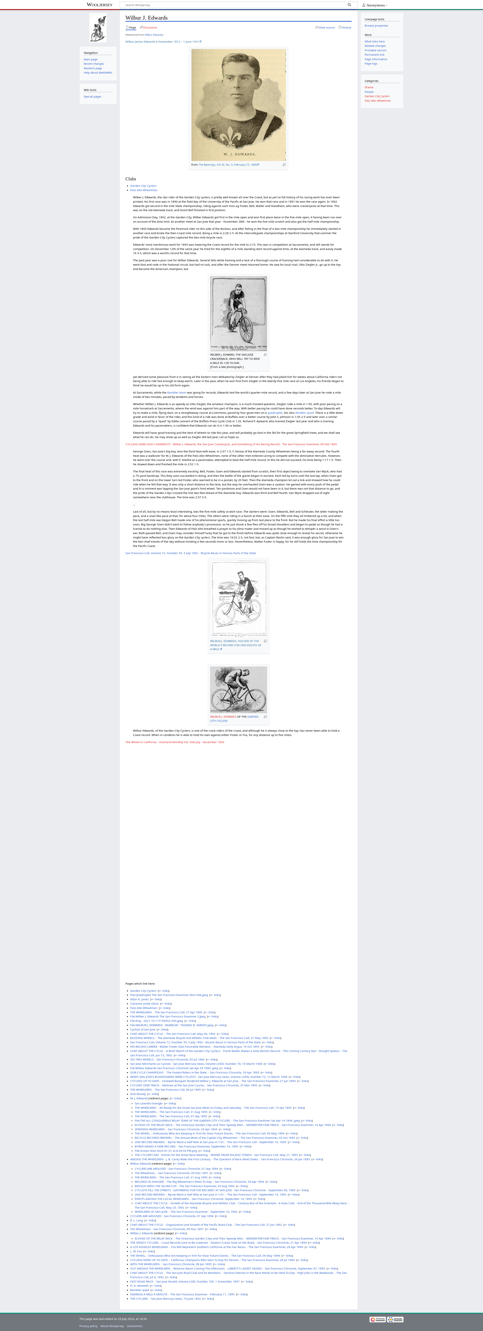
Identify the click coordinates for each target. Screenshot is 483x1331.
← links (163, 991)
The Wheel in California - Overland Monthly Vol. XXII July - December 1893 (174, 742)
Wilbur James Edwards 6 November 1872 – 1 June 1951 (162, 41)
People (369, 92)
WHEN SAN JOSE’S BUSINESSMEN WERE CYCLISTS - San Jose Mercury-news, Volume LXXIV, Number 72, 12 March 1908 (208, 1077)
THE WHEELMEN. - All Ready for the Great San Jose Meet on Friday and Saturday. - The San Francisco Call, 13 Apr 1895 (213, 1108)
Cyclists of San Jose (142, 1029)
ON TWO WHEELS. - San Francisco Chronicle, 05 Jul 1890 (167, 1059)
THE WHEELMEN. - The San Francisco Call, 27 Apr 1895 (166, 1012)
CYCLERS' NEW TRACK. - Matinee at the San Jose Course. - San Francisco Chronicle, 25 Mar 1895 (193, 1085)
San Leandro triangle (149, 1103)
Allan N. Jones (139, 999)
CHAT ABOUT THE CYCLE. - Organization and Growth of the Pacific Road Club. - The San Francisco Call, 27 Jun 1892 (206, 1224)
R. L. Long (136, 1220)
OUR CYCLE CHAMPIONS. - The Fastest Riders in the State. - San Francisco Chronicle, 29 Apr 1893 (194, 1072)
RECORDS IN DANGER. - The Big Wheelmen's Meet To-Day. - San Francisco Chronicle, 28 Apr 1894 (199, 1181)
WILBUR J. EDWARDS (223, 716)
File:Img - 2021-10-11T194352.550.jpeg (156, 1021)
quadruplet (275, 412)
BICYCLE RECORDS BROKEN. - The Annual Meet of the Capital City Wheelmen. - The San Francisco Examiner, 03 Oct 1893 (215, 1138)
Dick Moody (138, 1094)
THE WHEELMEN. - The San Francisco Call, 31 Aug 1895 (171, 1112)
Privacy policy (88, 1326)
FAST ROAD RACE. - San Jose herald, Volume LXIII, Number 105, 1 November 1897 (185, 1281)
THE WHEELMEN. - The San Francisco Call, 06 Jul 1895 (165, 1089)
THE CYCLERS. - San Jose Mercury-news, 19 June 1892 (165, 1298)
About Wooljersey (112, 1326)
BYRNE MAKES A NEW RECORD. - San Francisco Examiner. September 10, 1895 (186, 1146)
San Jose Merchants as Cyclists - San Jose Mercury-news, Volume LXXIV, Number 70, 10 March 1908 (196, 1064)
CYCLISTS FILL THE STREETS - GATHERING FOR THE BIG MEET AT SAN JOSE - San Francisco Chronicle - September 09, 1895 (215, 1190)
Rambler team (176, 392)
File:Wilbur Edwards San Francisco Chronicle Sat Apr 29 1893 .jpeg (174, 1068)
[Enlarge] (284, 164)
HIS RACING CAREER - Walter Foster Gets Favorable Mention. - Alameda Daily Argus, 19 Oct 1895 (194, 1046)
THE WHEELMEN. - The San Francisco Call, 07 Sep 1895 (171, 1116)
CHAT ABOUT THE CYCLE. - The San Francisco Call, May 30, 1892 (172, 1034)
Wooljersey (99, 4)
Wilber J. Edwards (141, 1233)
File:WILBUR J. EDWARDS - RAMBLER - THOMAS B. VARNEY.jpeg (171, 1025)
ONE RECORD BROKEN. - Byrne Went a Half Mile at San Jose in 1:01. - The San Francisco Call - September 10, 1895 (210, 1142)
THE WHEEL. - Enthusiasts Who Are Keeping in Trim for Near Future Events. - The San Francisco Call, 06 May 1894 (210, 1133)
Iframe (369, 87)
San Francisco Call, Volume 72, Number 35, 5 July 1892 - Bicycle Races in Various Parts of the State (190, 553)
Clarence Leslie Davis (144, 1003)
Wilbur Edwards (153, 34)
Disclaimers (134, 1326)
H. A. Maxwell (139, 1285)
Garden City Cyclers (143, 186)
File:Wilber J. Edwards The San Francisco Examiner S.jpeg (167, 1016)
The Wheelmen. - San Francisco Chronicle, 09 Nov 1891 (171, 1173)
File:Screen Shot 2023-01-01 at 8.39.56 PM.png (166, 1151)
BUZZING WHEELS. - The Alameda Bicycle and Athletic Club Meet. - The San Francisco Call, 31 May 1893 (199, 1038)
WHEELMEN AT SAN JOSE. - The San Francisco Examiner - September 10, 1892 (186, 1211)
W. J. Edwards (139, 1098)
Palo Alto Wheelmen (143, 190)
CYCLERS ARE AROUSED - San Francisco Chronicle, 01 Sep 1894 (176, 1168)
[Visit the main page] (98, 28)
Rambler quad (304, 412)
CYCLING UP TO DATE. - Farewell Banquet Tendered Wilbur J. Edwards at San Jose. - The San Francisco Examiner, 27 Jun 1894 (213, 1081)
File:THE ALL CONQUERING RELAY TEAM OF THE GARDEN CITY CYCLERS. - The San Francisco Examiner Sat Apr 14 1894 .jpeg (217, 1120)
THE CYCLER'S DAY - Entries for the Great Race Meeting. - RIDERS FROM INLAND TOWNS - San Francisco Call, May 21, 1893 (216, 1155)
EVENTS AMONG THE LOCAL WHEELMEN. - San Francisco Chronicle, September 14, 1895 (193, 1199)
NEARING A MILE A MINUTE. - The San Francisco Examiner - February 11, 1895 (182, 1294)
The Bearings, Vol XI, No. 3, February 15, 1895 (227, 164)
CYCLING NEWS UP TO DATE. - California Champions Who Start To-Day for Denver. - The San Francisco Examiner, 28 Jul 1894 (212, 1260)
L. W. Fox (136, 1251)
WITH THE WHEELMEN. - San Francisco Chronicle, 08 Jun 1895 (171, 1264)
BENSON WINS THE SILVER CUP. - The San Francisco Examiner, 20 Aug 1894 (185, 1186)
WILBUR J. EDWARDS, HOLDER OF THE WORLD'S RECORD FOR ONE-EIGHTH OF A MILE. (235, 645)
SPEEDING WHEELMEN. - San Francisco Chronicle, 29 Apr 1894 (176, 1129)
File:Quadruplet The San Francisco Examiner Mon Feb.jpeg (169, 995)
